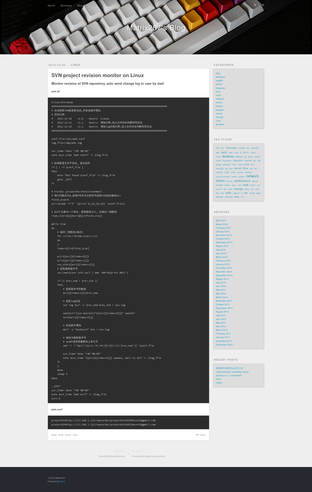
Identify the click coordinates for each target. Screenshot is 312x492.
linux (75, 65)
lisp (251, 168)
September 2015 (224, 242)
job (226, 168)
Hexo (218, 379)
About (81, 5)
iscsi (246, 164)
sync (257, 189)
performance (242, 181)
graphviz (227, 164)
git (259, 160)
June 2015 (221, 253)
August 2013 (222, 311)
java (252, 164)
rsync (234, 185)
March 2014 (222, 297)
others (219, 102)
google (219, 164)
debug (239, 156)
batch (224, 152)
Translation (231, 148)
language (220, 88)
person (219, 106)
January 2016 (222, 231)
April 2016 (221, 220)
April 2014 (221, 293)
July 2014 (221, 282)
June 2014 (221, 286)
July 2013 (221, 315)
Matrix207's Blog (156, 27)
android (242, 148)
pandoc (229, 181)
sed (61, 434)
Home (51, 5)
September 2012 (224, 344)
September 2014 (224, 275)
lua (255, 168)
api (248, 148)
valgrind (236, 193)
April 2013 (221, 326)
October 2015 (223, 238)
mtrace (234, 176)
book (236, 152)
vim (246, 193)
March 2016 (222, 224)
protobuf (219, 185)
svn (76, 434)
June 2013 (221, 319)
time (222, 193)
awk (55, 434)
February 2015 (223, 260)
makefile (219, 172)
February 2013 (223, 333)
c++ (246, 152)
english (219, 80)
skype (252, 185)
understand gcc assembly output (232, 371)
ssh (225, 189)
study (246, 189)
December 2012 (224, 341)
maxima (240, 172)
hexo (234, 164)
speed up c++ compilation (229, 375)
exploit (218, 160)
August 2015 (222, 246)
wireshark (229, 197)
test (217, 193)
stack (230, 189)
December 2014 (224, 268)
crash (218, 156)
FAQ (217, 148)
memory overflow (223, 176)
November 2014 (224, 271)
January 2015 (222, 264)
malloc (226, 172)
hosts (240, 164)
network (220, 98)
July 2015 (221, 249)
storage (219, 117)
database (220, 77)
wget (258, 193)
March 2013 (222, 330)
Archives (66, 5)
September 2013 (224, 308)
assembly (255, 148)
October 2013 (223, 304)
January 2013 (222, 337)
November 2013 (224, 300)
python (227, 185)
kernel (219, 84)
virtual (252, 193)
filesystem (238, 160)
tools (218, 120)
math (218, 95)
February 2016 (223, 228)
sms (258, 185)
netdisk (241, 176)
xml (242, 197)
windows (220, 124)
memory (248, 172)
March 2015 (222, 257)
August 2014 (222, 279)
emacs (257, 156)
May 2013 (221, 322)
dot (245, 156)
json (231, 168)
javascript (220, 168)
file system (227, 160)
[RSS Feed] (255, 5)
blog (218, 73)
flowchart (248, 160)
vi (241, 193)
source (219, 113)
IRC (222, 148)
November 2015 (224, 235)
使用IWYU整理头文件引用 (229, 368)
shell (68, 434)
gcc (255, 160)
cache (252, 152)
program (220, 110)
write (236, 196)
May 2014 (221, 289)
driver (250, 156)
